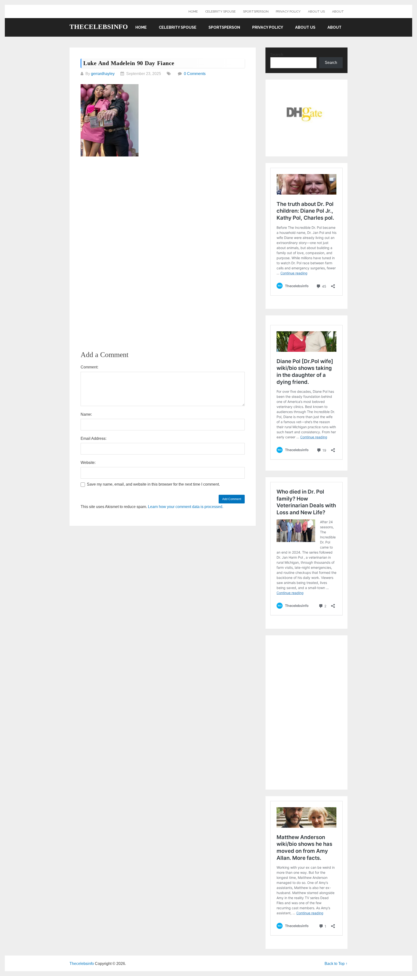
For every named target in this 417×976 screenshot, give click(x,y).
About (338, 11)
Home (193, 11)
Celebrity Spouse (220, 11)
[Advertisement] (163, 197)
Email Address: (93, 438)
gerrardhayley (103, 74)
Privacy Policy (288, 11)
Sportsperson (256, 11)
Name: (86, 414)
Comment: (89, 367)
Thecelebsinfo (99, 26)
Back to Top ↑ (336, 964)
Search (276, 55)
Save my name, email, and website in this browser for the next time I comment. (153, 484)
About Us (316, 11)
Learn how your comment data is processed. (185, 507)
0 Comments (195, 74)
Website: (88, 463)
